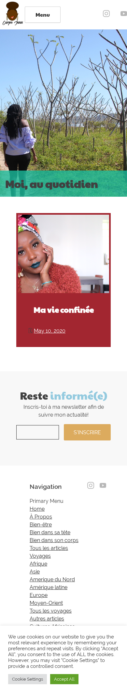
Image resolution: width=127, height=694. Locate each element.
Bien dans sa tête (50, 532)
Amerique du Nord (52, 579)
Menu (42, 14)
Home (37, 509)
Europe (39, 595)
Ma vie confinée (64, 309)
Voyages (40, 556)
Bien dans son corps (54, 540)
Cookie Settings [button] (27, 679)
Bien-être (41, 524)
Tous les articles (49, 548)
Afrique (38, 564)
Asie (35, 572)
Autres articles (47, 619)
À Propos (41, 517)
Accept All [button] (64, 679)
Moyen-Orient (46, 603)
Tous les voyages (51, 611)
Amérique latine (48, 587)
